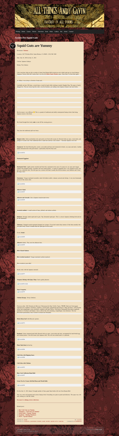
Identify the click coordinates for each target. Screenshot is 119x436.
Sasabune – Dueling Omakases (27, 415)
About (65, 31)
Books (23, 31)
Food (46, 31)
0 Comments (78, 421)
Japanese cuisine (35, 421)
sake (43, 421)
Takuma (25, 50)
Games (29, 31)
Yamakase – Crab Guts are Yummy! (29, 411)
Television (41, 31)
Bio (61, 31)
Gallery (57, 31)
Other (51, 31)
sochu (48, 421)
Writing (18, 31)
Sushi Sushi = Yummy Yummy (27, 413)
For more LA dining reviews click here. (28, 400)
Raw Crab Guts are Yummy (26, 410)
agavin (79, 420)
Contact (71, 31)
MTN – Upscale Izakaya (25, 416)
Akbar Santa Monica (52, 74)
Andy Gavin (98, 429)
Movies (34, 31)
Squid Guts (54, 421)
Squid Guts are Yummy (34, 45)
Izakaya (27, 421)
